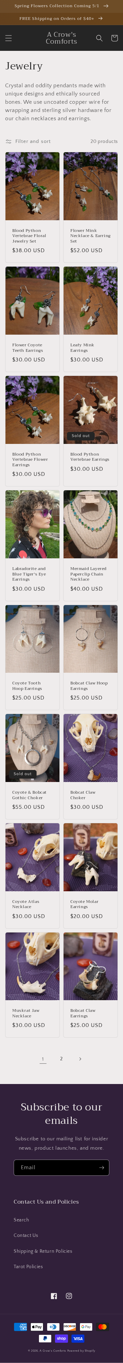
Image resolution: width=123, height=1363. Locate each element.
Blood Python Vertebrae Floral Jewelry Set (29, 236)
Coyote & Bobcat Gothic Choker (29, 795)
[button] (8, 38)
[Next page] (79, 1058)
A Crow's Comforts (53, 1350)
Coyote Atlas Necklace (25, 904)
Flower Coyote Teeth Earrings (27, 348)
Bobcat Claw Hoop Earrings (89, 686)
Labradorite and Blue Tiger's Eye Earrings (29, 574)
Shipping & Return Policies (43, 1251)
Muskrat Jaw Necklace (26, 1013)
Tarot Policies (28, 1267)
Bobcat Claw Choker (83, 795)
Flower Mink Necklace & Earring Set (90, 236)
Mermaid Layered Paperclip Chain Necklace (88, 574)
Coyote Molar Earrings (84, 904)
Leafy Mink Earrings (82, 348)
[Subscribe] (101, 1168)
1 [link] (43, 1059)
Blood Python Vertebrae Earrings (90, 457)
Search (21, 1220)
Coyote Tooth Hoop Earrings (27, 686)
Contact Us (26, 1235)
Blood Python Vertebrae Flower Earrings (30, 460)
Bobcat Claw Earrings (83, 1013)
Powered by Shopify (81, 1350)
